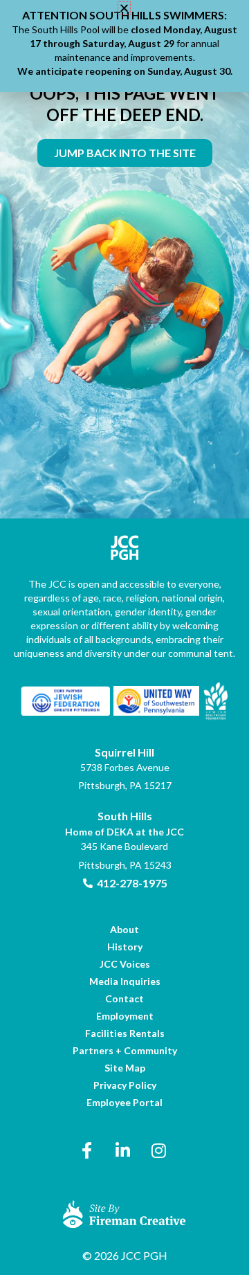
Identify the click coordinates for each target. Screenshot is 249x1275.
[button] (124, 8)
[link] (124, 153)
